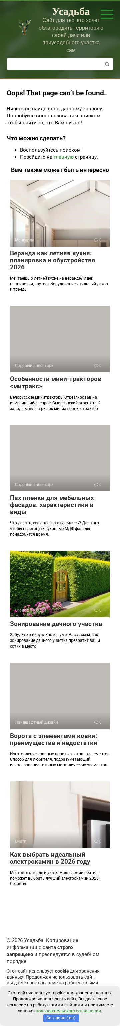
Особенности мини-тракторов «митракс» (55, 382)
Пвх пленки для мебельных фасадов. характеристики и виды (52, 505)
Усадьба (71, 11)
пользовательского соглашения (68, 1010)
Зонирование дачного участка (56, 624)
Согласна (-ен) (61, 1017)
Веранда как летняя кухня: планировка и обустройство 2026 (52, 260)
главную (64, 157)
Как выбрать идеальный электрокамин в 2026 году (50, 858)
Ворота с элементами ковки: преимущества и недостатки (53, 739)
